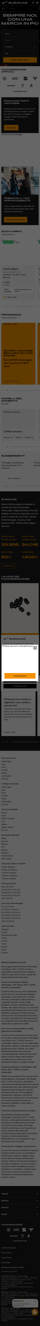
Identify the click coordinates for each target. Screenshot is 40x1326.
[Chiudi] (35, 648)
